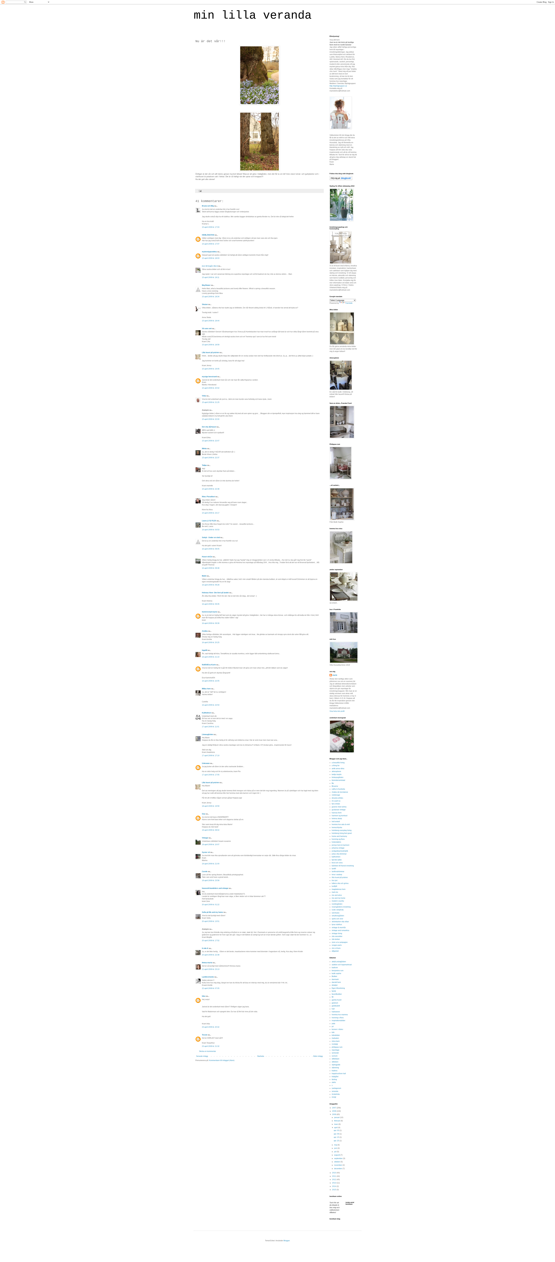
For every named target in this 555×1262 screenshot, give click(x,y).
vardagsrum (336, 1088)
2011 (334, 1176)
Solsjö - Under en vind (211, 537)
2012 (334, 1180)
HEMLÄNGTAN (208, 235)
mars (336, 1124)
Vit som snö (207, 329)
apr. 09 (337, 1134)
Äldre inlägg (318, 1056)
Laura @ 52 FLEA (209, 521)
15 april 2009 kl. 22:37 (210, 458)
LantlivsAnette (208, 977)
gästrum (335, 1003)
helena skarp (337, 819)
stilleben (335, 1062)
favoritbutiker (337, 994)
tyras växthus (337, 925)
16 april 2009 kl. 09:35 (210, 604)
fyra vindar (336, 804)
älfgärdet (335, 951)
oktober (337, 1162)
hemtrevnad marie (209, 612)
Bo (333, 783)
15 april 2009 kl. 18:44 (210, 321)
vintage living (337, 933)
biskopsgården (337, 777)
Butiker (334, 976)
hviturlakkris (336, 842)
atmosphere (336, 771)
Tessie (204, 1035)
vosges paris (337, 945)
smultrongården (338, 916)
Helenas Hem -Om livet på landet (215, 593)
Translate (349, 303)
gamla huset (336, 1000)
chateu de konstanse (340, 792)
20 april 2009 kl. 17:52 (210, 941)
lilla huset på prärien (340, 877)
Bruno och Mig (208, 206)
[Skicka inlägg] (199, 191)
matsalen (335, 1038)
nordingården (337, 904)
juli (335, 1152)
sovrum (334, 1056)
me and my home (338, 898)
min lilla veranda (253, 15)
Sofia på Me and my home (212, 912)
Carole (204, 872)
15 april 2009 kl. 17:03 (210, 227)
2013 (334, 1183)
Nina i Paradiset (208, 497)
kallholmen (336, 857)
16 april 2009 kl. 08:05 (210, 549)
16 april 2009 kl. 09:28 (210, 585)
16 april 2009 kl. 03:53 (210, 530)
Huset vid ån (207, 557)
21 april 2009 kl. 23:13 (210, 969)
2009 (334, 1114)
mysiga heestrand (209, 377)
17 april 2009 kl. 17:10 (210, 756)
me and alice (337, 895)
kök (333, 1032)
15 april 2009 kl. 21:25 (210, 402)
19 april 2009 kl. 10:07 (210, 844)
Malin (204, 576)
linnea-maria (207, 963)
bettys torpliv (337, 774)
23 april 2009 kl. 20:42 (210, 1027)
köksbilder (336, 1035)
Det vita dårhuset (209, 427)
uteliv (334, 1082)
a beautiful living (338, 763)
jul (333, 1026)
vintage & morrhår (339, 928)
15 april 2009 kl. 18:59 (210, 345)
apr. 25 (337, 1141)
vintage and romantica (340, 930)
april (336, 1128)
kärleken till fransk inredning (343, 866)
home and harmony (339, 836)
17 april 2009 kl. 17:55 (210, 775)
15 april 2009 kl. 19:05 (210, 369)
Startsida (260, 1056)
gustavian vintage (339, 810)
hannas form (337, 813)
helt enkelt (336, 822)
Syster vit (206, 852)
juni (335, 1148)
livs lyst (334, 880)
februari (337, 1121)
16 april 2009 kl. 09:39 (210, 623)
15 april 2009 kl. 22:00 (210, 419)
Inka (203, 996)
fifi (332, 997)
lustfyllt (334, 886)
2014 (334, 1186)
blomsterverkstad (338, 780)
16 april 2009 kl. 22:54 (210, 705)
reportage (335, 1050)
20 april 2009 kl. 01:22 (210, 905)
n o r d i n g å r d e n (210, 266)
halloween (336, 1012)
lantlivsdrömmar (338, 872)
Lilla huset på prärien (210, 352)
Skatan (205, 304)
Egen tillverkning (338, 988)
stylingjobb (336, 1065)
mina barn (336, 1041)
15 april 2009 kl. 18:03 (210, 258)
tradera (334, 1071)
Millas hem (206, 689)
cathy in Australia (338, 789)
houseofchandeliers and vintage (215, 888)
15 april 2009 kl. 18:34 (210, 297)
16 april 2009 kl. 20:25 (210, 642)
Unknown (206, 763)
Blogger (287, 1241)
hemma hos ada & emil (341, 824)
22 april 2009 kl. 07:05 (210, 988)
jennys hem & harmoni (340, 845)
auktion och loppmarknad (342, 965)
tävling (334, 1079)
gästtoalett (336, 1006)
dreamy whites (337, 798)
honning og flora (338, 839)
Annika (205, 631)
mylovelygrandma (209, 252)
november (338, 1165)
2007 (334, 1108)
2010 (334, 1173)
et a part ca (336, 801)
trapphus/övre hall (339, 1074)
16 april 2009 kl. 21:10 (210, 657)
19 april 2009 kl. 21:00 (210, 864)
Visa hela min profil (337, 711)
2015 (334, 1190)
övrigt (334, 1097)
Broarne (335, 786)
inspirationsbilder (338, 1021)
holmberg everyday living (342, 830)
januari (337, 1117)
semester (335, 1053)
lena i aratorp (337, 875)
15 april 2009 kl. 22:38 (210, 489)
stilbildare (335, 1059)
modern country (338, 901)
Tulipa (204, 465)
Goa (203, 814)
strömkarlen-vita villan (340, 922)
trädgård (335, 1077)
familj (334, 991)
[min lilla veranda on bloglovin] (341, 180)
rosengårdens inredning (341, 907)
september (338, 1158)
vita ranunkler (337, 936)
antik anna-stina (338, 769)
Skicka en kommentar (207, 1051)
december (338, 1169)
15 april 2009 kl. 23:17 (210, 513)
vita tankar (336, 939)
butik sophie (336, 973)
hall (333, 1009)
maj (335, 1145)
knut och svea (337, 863)
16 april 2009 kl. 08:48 (210, 568)
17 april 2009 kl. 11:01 (210, 727)
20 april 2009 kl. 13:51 (210, 921)
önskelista (336, 1094)
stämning (335, 1068)
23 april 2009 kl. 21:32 (210, 1046)
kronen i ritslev (337, 1029)
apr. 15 (337, 1137)
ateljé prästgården (339, 962)
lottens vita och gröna (340, 883)
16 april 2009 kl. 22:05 (210, 681)
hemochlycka (337, 827)
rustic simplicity (338, 910)
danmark (335, 979)
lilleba (204, 449)
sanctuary (335, 913)
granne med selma (339, 807)
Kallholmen (206, 713)
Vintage (205, 838)
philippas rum (337, 1047)
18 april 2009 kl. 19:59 (210, 806)
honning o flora (338, 1018)
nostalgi (335, 1044)
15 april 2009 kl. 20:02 (210, 388)
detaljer (335, 985)
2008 (334, 1111)
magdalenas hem (338, 889)
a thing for (336, 766)
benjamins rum (337, 971)
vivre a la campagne (340, 942)
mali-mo (335, 892)
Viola (204, 396)
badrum (335, 968)
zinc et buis (336, 948)
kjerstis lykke (337, 860)
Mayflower (206, 285)
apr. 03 (337, 1130)
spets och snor (337, 919)
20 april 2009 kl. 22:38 (210, 955)
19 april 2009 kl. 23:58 (210, 880)
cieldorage (336, 795)
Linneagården (207, 734)
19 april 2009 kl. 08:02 (210, 830)
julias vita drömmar (339, 854)
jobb (333, 1024)
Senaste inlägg (202, 1056)
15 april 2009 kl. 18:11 (210, 277)
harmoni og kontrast (339, 816)
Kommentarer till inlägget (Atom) (221, 1060)
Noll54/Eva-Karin (209, 665)
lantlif (334, 869)
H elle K (205, 948)
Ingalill (204, 650)
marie (334, 675)
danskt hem (336, 982)
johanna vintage (338, 848)
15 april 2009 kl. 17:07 (210, 244)
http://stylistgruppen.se (338, 86)
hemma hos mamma (340, 1015)
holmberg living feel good (342, 833)
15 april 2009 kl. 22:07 (210, 441)
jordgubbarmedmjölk (340, 851)
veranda (335, 1091)
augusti (337, 1155)
